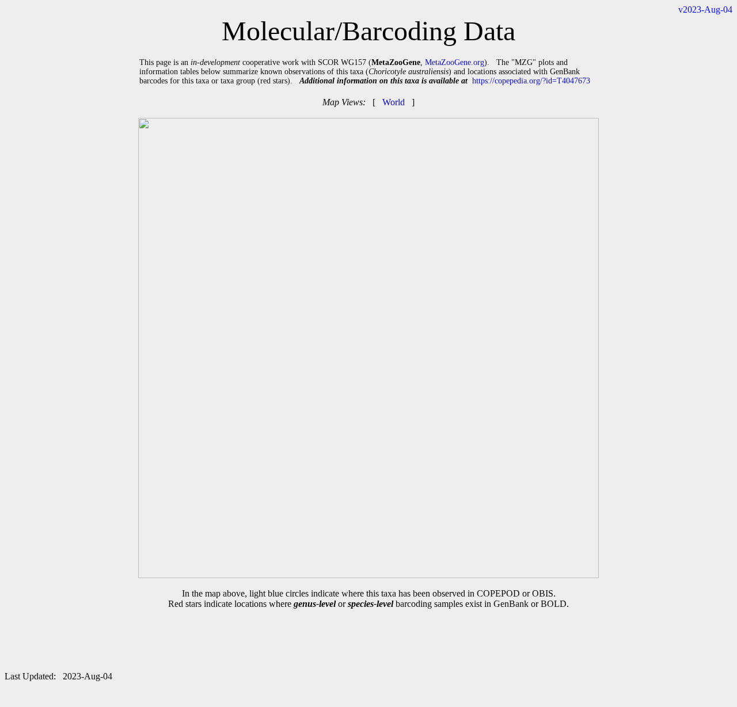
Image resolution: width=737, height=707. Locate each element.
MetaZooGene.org (454, 62)
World (393, 102)
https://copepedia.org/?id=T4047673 (531, 81)
